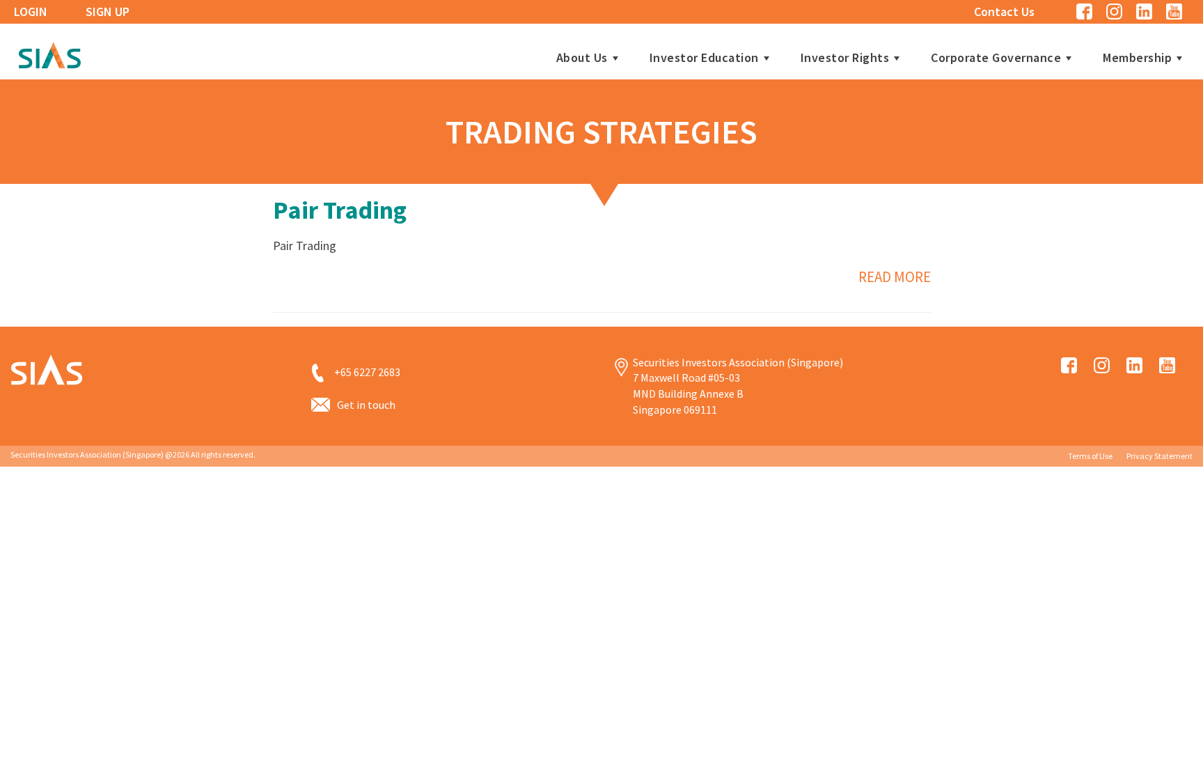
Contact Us (1004, 11)
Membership (1137, 58)
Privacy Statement (1159, 456)
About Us (582, 58)
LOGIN (30, 11)
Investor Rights (845, 58)
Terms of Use (1090, 456)
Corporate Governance (996, 58)
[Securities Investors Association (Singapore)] (49, 53)
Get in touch (366, 405)
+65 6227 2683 (367, 372)
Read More (894, 276)
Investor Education (704, 58)
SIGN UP (107, 11)
